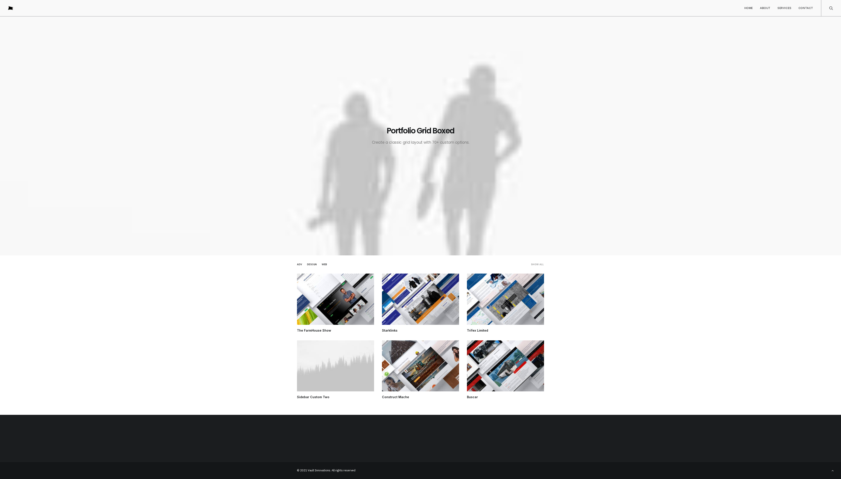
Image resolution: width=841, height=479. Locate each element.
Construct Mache (395, 397)
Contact (806, 8)
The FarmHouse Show (314, 330)
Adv (299, 264)
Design (312, 264)
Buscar (472, 397)
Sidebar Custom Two (313, 397)
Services (784, 8)
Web (324, 264)
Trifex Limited (477, 330)
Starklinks (390, 330)
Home (748, 8)
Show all (537, 264)
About (765, 8)
